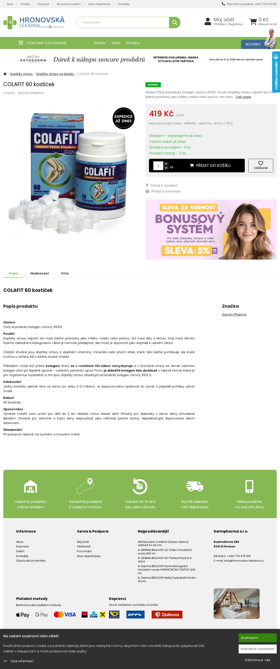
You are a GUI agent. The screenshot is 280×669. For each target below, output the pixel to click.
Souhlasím (249, 638)
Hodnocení (39, 273)
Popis (13, 273)
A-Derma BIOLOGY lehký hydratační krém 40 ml (167, 579)
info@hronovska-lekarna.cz (244, 561)
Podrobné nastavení (258, 649)
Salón (116, 43)
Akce (10, 4)
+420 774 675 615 (239, 556)
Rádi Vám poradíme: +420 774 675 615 (251, 4)
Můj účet (224, 20)
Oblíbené (84, 546)
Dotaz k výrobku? (164, 185)
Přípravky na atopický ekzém (160, 32)
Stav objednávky (99, 4)
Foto (65, 273)
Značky (25, 4)
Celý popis (243, 97)
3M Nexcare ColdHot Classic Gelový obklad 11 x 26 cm (163, 543)
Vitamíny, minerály (125, 32)
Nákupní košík (268, 24)
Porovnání (84, 551)
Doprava (43, 4)
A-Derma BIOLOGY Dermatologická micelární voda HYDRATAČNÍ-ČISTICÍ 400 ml (166, 569)
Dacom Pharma (31, 93)
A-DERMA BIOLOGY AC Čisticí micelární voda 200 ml (165, 551)
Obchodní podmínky (31, 561)
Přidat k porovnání (166, 191)
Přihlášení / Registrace (228, 24)
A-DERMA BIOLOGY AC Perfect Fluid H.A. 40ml (165, 560)
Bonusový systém (69, 4)
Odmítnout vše (257, 660)
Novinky (100, 43)
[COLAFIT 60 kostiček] (69, 173)
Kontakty (124, 4)
